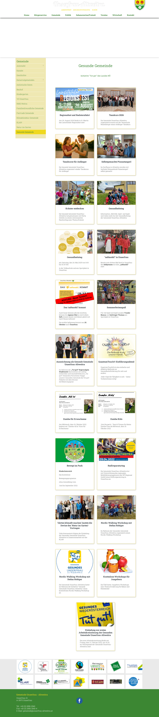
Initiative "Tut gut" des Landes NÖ (95, 75)
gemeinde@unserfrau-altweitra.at (38, 711)
